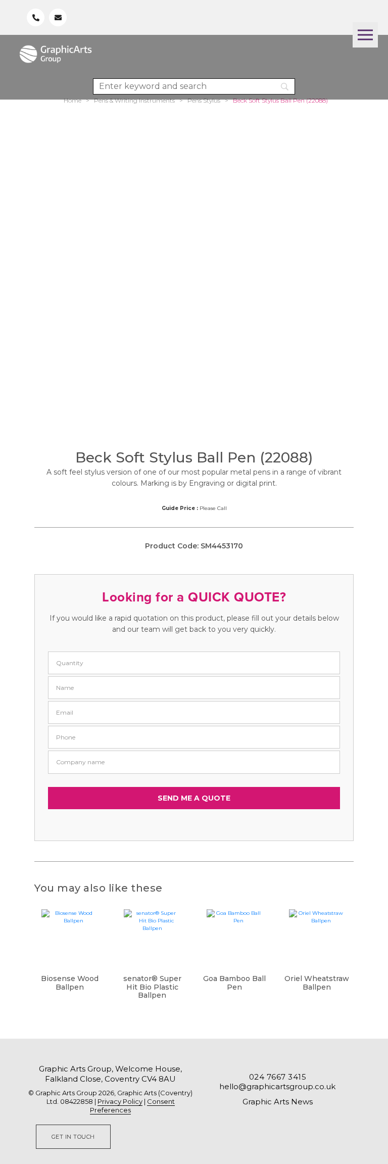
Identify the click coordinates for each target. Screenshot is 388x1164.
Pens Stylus (203, 100)
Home (72, 100)
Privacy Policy (120, 1101)
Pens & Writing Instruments (134, 100)
